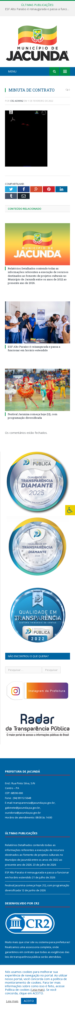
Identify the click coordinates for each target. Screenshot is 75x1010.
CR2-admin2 (16, 100)
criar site (29, 942)
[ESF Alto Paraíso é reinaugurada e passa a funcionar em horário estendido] (37, 322)
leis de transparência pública (22, 957)
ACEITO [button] (29, 1001)
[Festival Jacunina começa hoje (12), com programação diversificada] (37, 390)
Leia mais (37, 990)
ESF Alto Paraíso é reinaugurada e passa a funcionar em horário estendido (38, 9)
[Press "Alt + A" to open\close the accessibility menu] (70, 510)
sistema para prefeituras (54, 942)
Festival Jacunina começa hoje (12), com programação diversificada (32, 416)
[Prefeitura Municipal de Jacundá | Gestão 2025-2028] (37, 42)
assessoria (32, 947)
